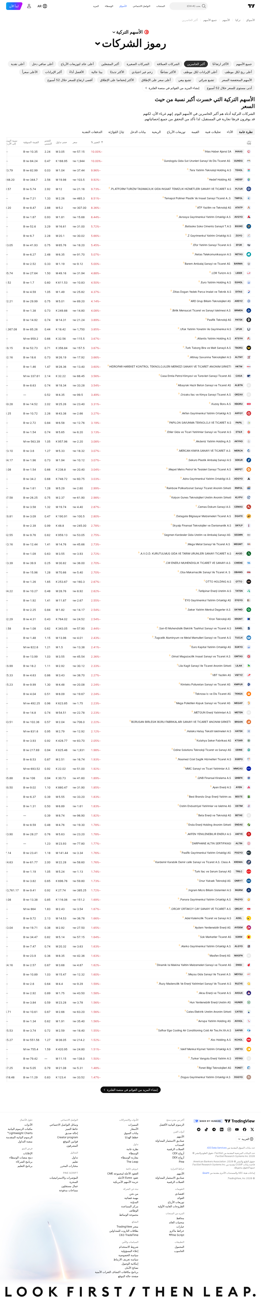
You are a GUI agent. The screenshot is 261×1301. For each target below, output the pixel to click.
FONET (239, 1067)
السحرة (74, 1181)
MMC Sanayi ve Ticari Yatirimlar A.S (207, 768)
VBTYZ (239, 675)
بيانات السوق (131, 1133)
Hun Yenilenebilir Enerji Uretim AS (210, 1002)
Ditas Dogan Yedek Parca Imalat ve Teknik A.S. (201, 291)
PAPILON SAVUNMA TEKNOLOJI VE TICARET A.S (200, 422)
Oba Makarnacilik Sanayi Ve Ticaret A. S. (204, 572)
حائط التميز (71, 1128)
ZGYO (239, 235)
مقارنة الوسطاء (129, 1157)
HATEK (239, 731)
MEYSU (238, 974)
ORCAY (239, 908)
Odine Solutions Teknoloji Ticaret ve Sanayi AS (202, 749)
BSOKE (239, 226)
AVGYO (238, 216)
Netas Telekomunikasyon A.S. (212, 254)
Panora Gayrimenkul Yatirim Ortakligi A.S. (205, 899)
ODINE (238, 749)
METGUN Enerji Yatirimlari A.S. (212, 712)
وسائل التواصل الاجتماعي (63, 1124)
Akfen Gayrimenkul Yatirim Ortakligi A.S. (206, 413)
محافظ (180, 1218)
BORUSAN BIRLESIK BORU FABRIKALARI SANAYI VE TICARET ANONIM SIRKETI (181, 721)
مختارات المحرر (69, 1165)
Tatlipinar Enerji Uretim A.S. (214, 590)
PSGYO (239, 852)
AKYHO (238, 441)
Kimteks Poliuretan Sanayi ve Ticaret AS (205, 684)
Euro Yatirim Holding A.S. (215, 282)
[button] (153, 6)
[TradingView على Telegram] (214, 1129)
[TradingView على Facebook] (244, 1129)
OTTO (239, 581)
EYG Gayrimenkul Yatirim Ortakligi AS (208, 600)
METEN (239, 712)
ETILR (239, 431)
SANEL (239, 628)
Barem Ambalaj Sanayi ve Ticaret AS (207, 263)
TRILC (239, 871)
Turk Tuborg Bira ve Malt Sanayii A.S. (208, 347)
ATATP (239, 207)
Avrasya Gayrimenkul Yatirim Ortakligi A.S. (204, 216)
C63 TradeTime (128, 1235)
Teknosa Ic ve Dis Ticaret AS (213, 693)
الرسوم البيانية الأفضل (171, 1124)
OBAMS (238, 572)
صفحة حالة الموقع (128, 1276)
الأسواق (123, 6)
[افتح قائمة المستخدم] (29, 6)
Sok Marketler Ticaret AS (215, 936)
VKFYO (239, 1049)
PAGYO (239, 899)
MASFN (238, 955)
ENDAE (239, 824)
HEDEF (239, 179)
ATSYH (239, 338)
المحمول (179, 1246)
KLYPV (239, 497)
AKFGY (239, 413)
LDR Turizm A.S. (221, 273)
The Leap (132, 1161)
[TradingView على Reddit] (198, 1129)
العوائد (180, 1197)
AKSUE (239, 992)
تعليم (75, 1161)
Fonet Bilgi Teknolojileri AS (215, 1067)
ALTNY (239, 357)
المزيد (96, 6)
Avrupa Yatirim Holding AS (214, 1021)
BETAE (238, 815)
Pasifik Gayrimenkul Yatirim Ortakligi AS (206, 852)
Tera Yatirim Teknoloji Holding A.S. (210, 170)
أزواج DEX (178, 1157)
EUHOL (239, 282)
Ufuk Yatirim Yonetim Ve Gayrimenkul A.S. (205, 329)
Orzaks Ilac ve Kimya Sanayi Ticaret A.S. (205, 394)
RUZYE (239, 983)
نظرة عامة (132, 1149)
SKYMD (238, 609)
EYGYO (239, 600)
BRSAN (239, 721)
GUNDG (238, 160)
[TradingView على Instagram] (229, 1129)
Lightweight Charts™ (19, 1133)
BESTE (238, 796)
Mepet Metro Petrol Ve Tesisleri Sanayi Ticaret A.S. (199, 469)
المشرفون (72, 1145)
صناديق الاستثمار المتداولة (169, 1140)
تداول (75, 1157)
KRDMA (238, 862)
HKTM (238, 366)
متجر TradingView (127, 1226)
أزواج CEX (178, 1153)
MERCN (238, 450)
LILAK (239, 665)
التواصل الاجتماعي (141, 6)
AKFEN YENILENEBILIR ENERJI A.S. (209, 834)
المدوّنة (134, 1202)
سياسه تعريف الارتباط (125, 1259)
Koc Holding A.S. (220, 1039)
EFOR (239, 244)
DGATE (239, 516)
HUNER (239, 1002)
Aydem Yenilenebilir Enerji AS (213, 927)
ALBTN (239, 385)
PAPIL (239, 422)
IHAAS (238, 151)
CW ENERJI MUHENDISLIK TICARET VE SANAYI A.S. (197, 562)
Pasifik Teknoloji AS (219, 319)
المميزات (133, 1124)
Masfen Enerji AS (220, 955)
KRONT (239, 618)
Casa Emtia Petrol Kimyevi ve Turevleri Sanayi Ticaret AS (195, 375)
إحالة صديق (71, 1133)
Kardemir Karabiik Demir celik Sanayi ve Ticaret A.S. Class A (192, 862)
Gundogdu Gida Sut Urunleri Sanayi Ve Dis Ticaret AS (197, 160)
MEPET (239, 469)
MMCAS (238, 768)
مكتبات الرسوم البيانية (20, 1128)
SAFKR (239, 1030)
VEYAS (239, 1058)
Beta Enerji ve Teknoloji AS (214, 815)
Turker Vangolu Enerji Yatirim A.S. (210, 1058)
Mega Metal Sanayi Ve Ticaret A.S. (208, 544)
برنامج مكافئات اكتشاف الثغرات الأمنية (116, 1272)
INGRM (239, 890)
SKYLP (239, 525)
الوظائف (133, 1210)
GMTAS (238, 656)
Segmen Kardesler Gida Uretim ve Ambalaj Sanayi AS (197, 534)
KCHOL (239, 1039)
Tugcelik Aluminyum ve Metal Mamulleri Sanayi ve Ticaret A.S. (192, 637)
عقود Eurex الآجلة (128, 1177)
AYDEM (238, 927)
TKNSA (239, 693)
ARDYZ (239, 301)
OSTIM (239, 805)
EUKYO (239, 647)
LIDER (239, 273)
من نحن (133, 1193)
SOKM (238, 936)
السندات (179, 1144)
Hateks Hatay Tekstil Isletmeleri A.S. (208, 731)
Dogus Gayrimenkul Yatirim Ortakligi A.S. (205, 1077)
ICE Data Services (217, 1147)
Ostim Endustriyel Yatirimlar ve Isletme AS (205, 806)
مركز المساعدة (129, 1206)
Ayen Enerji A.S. (221, 787)
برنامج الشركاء (24, 1161)
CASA (239, 375)
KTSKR (239, 740)
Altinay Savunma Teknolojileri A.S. (210, 357)
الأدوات (28, 1124)
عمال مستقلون (69, 1186)
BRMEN (238, 310)
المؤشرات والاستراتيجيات (63, 1177)
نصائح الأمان (131, 1267)
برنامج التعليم (25, 1165)
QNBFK (239, 777)
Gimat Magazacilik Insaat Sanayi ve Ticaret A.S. (200, 656)
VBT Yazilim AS (221, 675)
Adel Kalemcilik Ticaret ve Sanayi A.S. (207, 918)
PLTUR (239, 188)
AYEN (239, 787)
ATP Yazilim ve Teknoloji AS (214, 207)
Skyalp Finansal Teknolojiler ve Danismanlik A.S (202, 525)
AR (39, 6)
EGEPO (239, 759)
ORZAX (239, 394)
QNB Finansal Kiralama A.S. (214, 777)
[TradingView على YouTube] (237, 1129)
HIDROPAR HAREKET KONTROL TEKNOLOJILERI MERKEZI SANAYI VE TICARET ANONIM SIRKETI (170, 366)
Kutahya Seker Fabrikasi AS (214, 740)
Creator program (67, 1137)
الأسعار (134, 1128)
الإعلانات (27, 1153)
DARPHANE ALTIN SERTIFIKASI (211, 843)
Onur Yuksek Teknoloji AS (215, 880)
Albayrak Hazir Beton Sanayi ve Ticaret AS (204, 385)
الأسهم (180, 1136)
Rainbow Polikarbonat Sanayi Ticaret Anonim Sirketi (199, 488)
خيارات (180, 1226)
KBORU (239, 403)
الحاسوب (179, 1251)
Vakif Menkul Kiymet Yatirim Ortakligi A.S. (205, 1049)
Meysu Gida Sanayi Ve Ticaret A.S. (209, 974)
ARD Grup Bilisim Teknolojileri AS (211, 301)
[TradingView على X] (252, 1129)
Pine (181, 1161)
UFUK (239, 329)
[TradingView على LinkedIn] (221, 1129)
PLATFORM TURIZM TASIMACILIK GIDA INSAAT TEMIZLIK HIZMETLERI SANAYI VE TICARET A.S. (170, 188)
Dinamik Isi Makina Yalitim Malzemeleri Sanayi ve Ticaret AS (194, 964)
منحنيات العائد (176, 1222)
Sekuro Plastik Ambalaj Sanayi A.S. (209, 460)
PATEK (238, 319)
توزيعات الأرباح (176, 1202)
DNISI (239, 964)
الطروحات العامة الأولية (171, 1206)
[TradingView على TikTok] (206, 1129)
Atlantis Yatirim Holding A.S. (214, 338)
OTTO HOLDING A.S (218, 581)
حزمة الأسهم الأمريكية (125, 1181)
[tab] (244, 64)
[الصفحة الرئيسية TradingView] (251, 6)
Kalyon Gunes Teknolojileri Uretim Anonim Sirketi (201, 497)
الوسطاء (109, 6)
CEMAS (238, 506)
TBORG (239, 347)
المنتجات (160, 6)
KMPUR (238, 684)
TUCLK (239, 637)
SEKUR (239, 460)
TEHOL (239, 170)
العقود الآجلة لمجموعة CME (122, 1173)
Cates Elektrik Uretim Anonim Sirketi (208, 1011)
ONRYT (238, 880)
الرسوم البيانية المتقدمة (19, 1137)
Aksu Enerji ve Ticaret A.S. (214, 993)
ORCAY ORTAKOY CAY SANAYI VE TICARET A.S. (201, 908)
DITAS (238, 291)
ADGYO (238, 478)
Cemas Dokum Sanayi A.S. (213, 506)
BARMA (238, 263)
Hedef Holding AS (220, 179)
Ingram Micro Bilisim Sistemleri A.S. (209, 890)
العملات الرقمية (175, 1149)
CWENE (238, 562)
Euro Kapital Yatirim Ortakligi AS (211, 647)
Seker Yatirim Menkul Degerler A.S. (208, 609)
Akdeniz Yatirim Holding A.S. (213, 441)
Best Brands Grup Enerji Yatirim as (210, 796)
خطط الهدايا (131, 1137)
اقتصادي (179, 1193)
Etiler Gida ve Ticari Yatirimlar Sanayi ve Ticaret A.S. (199, 432)
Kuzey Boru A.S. (221, 403)
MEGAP (238, 703)
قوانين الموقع (70, 1141)
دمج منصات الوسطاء (20, 1157)
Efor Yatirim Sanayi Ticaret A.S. (212, 245)
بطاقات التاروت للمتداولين (123, 1230)
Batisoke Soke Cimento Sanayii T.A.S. (207, 226)
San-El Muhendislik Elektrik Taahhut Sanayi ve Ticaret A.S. (195, 628)
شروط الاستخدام (128, 1246)
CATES (239, 1011)
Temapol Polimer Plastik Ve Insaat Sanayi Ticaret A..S (197, 198)
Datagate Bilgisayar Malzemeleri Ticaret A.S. (203, 516)
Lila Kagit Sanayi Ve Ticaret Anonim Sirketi (205, 665)
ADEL (239, 918)
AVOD (239, 553)
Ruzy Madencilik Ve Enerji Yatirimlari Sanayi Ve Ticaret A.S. (194, 983)
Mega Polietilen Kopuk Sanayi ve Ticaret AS (203, 703)
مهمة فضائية (131, 1197)
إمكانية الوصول (130, 1263)
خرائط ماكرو (177, 1230)
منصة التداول (25, 1141)
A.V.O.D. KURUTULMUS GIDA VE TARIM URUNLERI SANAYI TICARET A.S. (185, 553)
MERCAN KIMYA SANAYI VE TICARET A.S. (204, 450)
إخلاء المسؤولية (129, 1251)
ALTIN (239, 843)
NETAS (239, 254)
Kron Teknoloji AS (220, 619)
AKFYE (239, 834)
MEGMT (238, 544)
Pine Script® (176, 1235)
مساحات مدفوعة (68, 1190)
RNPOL (239, 488)
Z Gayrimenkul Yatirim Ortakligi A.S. (209, 235)
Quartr (206, 1172)
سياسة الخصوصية (128, 1255)
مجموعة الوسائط (128, 1214)
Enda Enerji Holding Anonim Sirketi (209, 824)
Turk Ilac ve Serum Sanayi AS (213, 871)
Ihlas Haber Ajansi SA (218, 151)
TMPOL (238, 198)
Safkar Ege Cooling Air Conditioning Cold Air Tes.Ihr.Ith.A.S (194, 1030)
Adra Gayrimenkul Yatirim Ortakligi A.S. (206, 478)
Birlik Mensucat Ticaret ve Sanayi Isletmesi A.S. (201, 310)
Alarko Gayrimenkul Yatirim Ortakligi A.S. (206, 946)
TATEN (239, 590)
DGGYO (238, 1077)
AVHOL (239, 1021)
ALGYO (239, 946)
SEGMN (238, 534)
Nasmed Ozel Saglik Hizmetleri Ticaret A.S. (204, 759)
